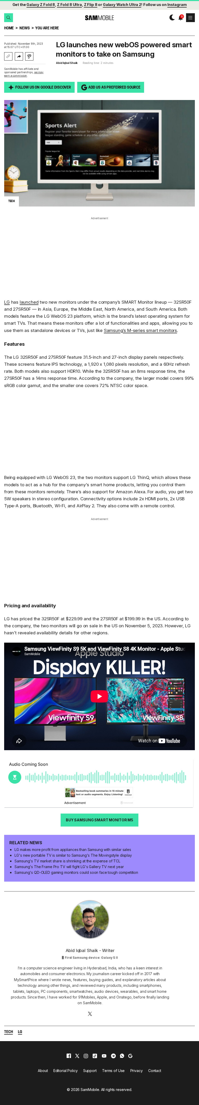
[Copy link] (8, 56)
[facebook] (69, 1056)
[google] (130, 1056)
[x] (77, 1056)
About (43, 1070)
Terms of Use (113, 1070)
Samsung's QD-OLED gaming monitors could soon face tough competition (76, 872)
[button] (8, 17)
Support (90, 1070)
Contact (154, 1070)
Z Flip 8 (90, 4)
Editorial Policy (65, 1070)
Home (9, 28)
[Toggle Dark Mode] (171, 17)
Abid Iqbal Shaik (66, 63)
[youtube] (104, 1056)
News (24, 28)
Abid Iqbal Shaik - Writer (90, 950)
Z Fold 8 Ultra (69, 4)
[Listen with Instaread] (29, 56)
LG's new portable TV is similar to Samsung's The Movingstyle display (73, 855)
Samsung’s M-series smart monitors (140, 330)
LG (7, 302)
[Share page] (19, 56)
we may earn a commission (24, 74)
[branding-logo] (99, 18)
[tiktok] (94, 1056)
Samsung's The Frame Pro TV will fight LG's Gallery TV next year (69, 866)
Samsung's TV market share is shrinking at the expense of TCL (67, 861)
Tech (8, 1032)
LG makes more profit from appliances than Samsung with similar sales (73, 849)
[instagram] (85, 1056)
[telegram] (113, 1056)
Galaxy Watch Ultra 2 (122, 4)
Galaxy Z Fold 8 (40, 4)
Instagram (177, 4)
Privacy (136, 1070)
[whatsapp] (122, 1056)
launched (29, 302)
